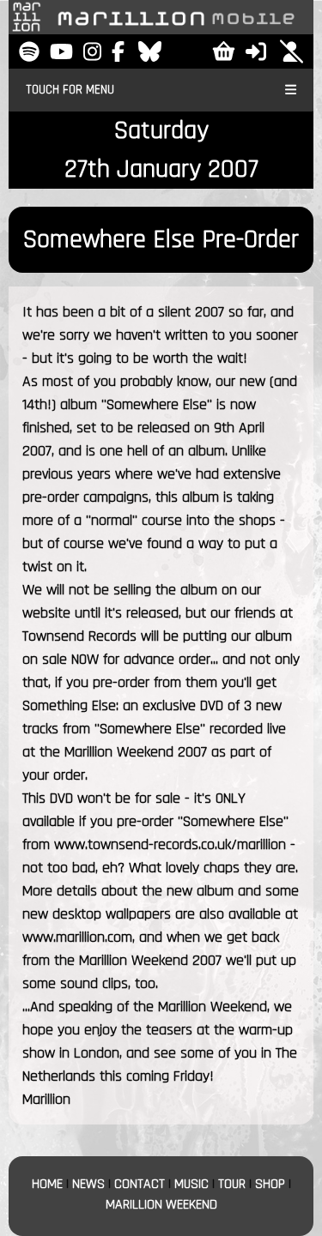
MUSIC (191, 1184)
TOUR (232, 1184)
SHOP (270, 1184)
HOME (47, 1184)
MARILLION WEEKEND (161, 1205)
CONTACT (139, 1184)
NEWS (88, 1184)
